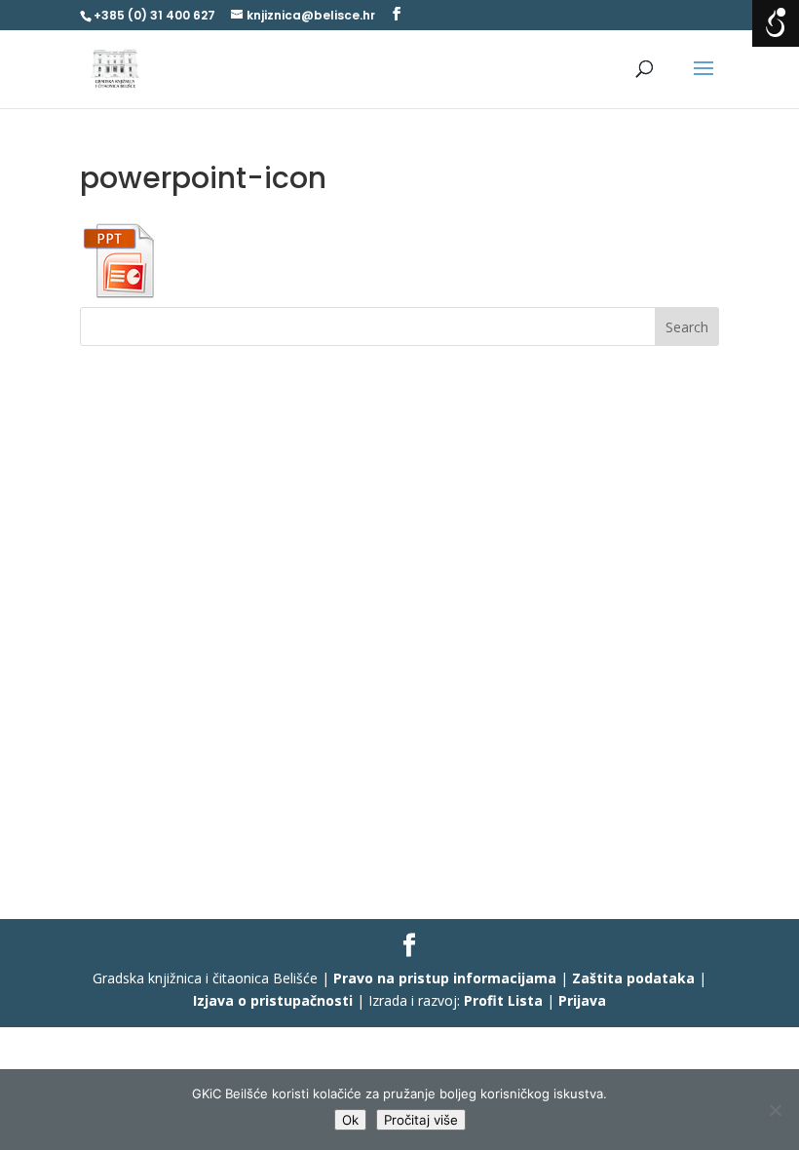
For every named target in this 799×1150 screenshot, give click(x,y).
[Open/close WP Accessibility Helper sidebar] (775, 23)
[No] (774, 1110)
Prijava (582, 1000)
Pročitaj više (421, 1120)
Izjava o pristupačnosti (273, 1000)
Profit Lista (503, 1000)
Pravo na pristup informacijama (444, 978)
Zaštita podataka (633, 978)
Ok (350, 1120)
